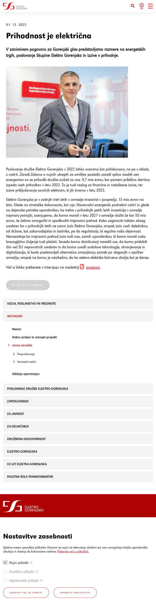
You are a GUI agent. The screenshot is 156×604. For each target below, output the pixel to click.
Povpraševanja (26, 354)
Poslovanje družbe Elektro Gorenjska (37, 389)
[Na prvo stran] (15, 6)
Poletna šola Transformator (30, 477)
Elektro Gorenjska (22, 451)
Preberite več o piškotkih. (73, 551)
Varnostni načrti (26, 362)
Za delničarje (18, 426)
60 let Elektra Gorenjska (27, 464)
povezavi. (93, 267)
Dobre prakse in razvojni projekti (34, 337)
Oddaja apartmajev (26, 374)
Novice (16, 329)
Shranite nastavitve (75, 592)
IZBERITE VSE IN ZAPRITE (26, 592)
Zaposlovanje (18, 401)
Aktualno (14, 316)
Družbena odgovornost (26, 439)
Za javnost (15, 414)
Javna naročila (22, 345)
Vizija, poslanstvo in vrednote (31, 303)
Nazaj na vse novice (27, 285)
